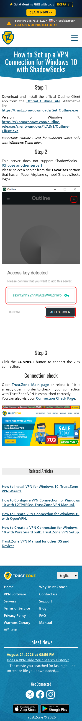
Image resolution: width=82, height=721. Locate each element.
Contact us (48, 594)
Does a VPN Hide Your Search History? (38, 660)
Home (9, 586)
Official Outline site (43, 101)
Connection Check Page (55, 398)
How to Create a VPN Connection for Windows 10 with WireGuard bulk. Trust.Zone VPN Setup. (41, 529)
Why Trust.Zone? (53, 586)
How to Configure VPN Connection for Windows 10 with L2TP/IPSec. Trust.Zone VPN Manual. (41, 502)
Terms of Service (17, 608)
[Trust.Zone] (8, 37)
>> (36, 25)
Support (45, 601)
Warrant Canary (17, 622)
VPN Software (15, 594)
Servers (10, 601)
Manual (45, 622)
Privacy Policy (15, 615)
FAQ (42, 615)
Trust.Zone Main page (30, 384)
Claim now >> (41, 12)
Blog (42, 608)
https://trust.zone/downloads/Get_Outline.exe (40, 110)
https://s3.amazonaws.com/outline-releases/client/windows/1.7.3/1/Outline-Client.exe (35, 126)
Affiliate (10, 629)
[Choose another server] (22, 165)
